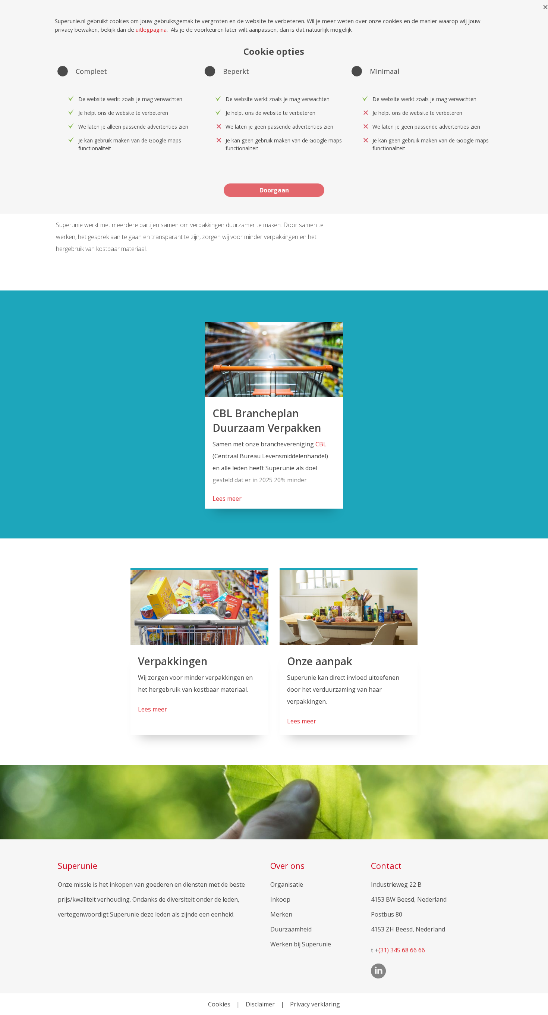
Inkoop (280, 899)
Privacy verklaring (315, 1004)
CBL (321, 444)
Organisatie (286, 884)
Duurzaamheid (291, 929)
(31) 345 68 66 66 (401, 950)
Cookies (219, 1004)
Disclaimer (260, 1004)
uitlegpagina (151, 29)
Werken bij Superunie (300, 944)
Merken (281, 914)
